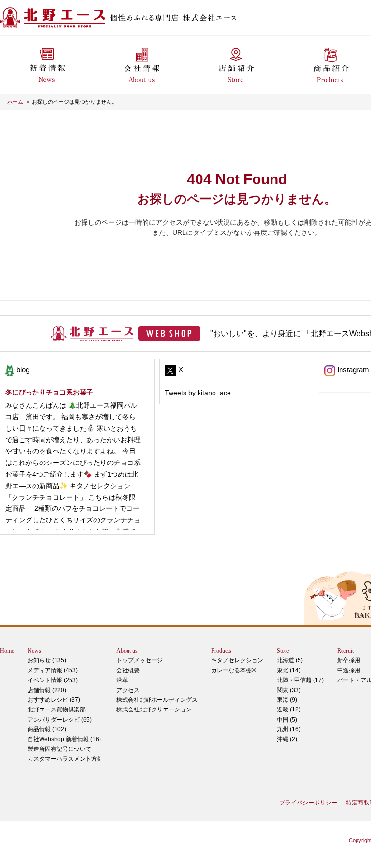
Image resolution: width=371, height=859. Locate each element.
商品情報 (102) (47, 729)
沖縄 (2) (287, 739)
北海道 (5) (290, 660)
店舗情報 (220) (47, 690)
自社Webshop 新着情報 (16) (64, 739)
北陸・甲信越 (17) (300, 680)
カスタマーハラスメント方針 (65, 758)
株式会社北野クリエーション (154, 709)
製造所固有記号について (59, 749)
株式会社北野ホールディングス (157, 699)
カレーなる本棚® (233, 670)
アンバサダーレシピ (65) (60, 714)
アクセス (128, 690)
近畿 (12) (288, 709)
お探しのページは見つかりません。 (74, 102)
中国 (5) (287, 719)
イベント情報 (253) (53, 680)
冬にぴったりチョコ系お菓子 (49, 392)
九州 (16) (288, 729)
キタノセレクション (237, 660)
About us (127, 650)
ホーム (15, 102)
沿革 (122, 680)
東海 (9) (287, 699)
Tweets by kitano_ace (198, 392)
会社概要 (128, 670)
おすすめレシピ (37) (54, 699)
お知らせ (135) (47, 660)
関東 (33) (288, 690)
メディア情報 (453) (53, 670)
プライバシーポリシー (308, 802)
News (34, 650)
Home (7, 650)
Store (283, 650)
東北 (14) (288, 670)
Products (221, 650)
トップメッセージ (139, 660)
